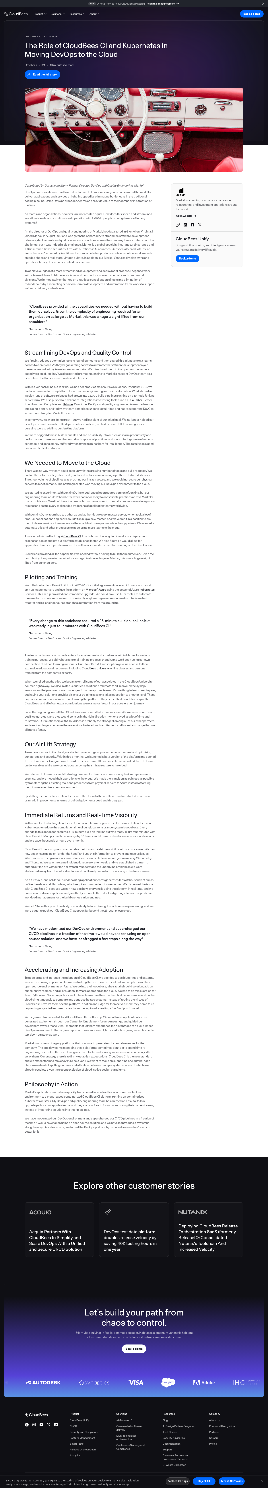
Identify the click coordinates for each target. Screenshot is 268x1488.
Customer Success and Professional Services (176, 1457)
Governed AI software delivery (129, 1428)
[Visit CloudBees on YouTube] (41, 1425)
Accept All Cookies (231, 1481)
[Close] (262, 1481)
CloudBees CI (72, 536)
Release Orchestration (83, 1449)
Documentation (171, 1443)
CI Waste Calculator (174, 1464)
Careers (213, 1437)
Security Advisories (174, 1437)
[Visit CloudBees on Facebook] (27, 1425)
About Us (214, 1420)
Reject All (204, 1481)
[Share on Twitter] (200, 225)
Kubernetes (147, 589)
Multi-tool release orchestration (126, 1437)
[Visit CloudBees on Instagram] (34, 1425)
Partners (214, 1432)
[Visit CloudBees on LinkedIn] (56, 1425)
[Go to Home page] (16, 14)
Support (167, 1449)
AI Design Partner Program (178, 1426)
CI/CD (73, 1426)
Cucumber (135, 400)
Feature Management (82, 1437)
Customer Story (36, 36)
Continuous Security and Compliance (130, 1447)
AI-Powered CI (124, 1420)
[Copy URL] (178, 225)
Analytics (75, 1455)
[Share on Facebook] (192, 225)
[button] (40, 14)
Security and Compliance (84, 1432)
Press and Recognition (222, 1426)
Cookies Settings (178, 1481)
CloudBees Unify (79, 1420)
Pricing (213, 1443)
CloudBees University (96, 668)
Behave (68, 404)
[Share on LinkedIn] (185, 225)
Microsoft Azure (96, 589)
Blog (165, 1420)
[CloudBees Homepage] (36, 1414)
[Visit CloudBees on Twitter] (48, 1425)
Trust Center (170, 1432)
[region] (134, 1481)
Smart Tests (76, 1443)
